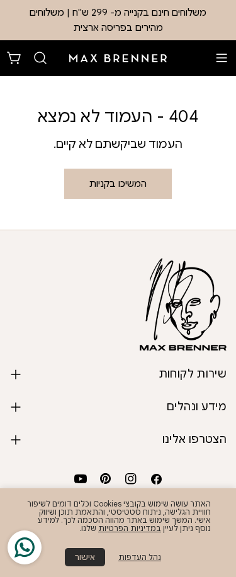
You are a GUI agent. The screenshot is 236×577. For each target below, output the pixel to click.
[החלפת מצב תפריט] (221, 57)
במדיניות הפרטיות (129, 528)
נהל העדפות (139, 557)
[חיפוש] (40, 57)
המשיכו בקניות (118, 183)
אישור (85, 557)
